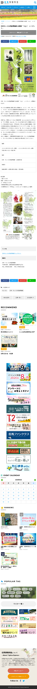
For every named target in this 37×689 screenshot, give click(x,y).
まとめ (4, 589)
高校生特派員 (11, 592)
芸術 (30, 589)
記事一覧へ (18, 297)
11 (13, 492)
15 (33, 492)
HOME (2, 21)
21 (28, 495)
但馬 (12, 596)
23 (3, 498)
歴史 (4, 592)
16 (3, 495)
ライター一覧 (18, 604)
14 (28, 492)
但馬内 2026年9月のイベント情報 (28, 547)
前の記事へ (7, 297)
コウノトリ (26, 592)
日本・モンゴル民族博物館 (16, 290)
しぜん (28, 7)
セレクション (16, 589)
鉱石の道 (19, 592)
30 (3, 502)
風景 (10, 589)
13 (23, 492)
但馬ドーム (6, 596)
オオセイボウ (4, 527)
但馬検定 (18, 596)
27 (23, 498)
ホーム (3, 7)
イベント (16, 7)
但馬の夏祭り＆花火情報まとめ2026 (9, 547)
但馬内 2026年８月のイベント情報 (27, 527)
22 (33, 495)
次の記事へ (30, 297)
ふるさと (22, 7)
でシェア (5, 41)
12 (18, 492)
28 (28, 498)
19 (18, 495)
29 (33, 498)
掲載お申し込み (18, 670)
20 (23, 495)
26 (18, 498)
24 (8, 498)
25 (13, 498)
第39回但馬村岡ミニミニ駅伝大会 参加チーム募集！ (9, 567)
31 (8, 502)
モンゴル (4, 290)
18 (13, 495)
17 (8, 495)
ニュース (9, 7)
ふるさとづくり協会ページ (18, 676)
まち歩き (24, 589)
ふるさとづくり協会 (22, 36)
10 (8, 492)
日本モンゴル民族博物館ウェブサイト (11, 253)
